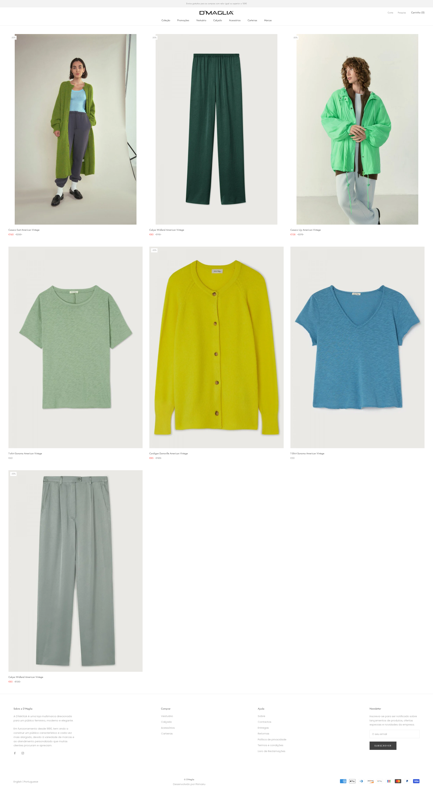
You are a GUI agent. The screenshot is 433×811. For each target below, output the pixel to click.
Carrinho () (418, 12)
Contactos (264, 722)
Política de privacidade (272, 739)
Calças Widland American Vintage (166, 230)
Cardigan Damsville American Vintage (168, 453)
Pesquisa (402, 12)
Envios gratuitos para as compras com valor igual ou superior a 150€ (216, 3)
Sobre (261, 716)
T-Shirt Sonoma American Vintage (307, 453)
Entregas (263, 728)
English (18, 781)
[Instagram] (22, 753)
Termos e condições (270, 745)
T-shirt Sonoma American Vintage (25, 453)
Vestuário (201, 20)
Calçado (217, 20)
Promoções (183, 20)
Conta (390, 12)
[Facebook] (15, 753)
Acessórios (235, 20)
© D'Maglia (189, 779)
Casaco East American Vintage (23, 230)
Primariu (200, 784)
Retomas (263, 733)
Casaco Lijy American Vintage (305, 230)
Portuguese (31, 781)
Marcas (268, 20)
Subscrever (383, 745)
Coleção (166, 20)
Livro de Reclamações (271, 751)
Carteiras (252, 20)
